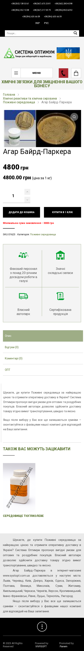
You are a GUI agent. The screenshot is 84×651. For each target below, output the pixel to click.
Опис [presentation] (8, 335)
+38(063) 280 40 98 (63, 4)
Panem (63, 646)
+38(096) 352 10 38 (20, 10)
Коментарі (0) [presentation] (13, 358)
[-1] (27, 200)
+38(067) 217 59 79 (42, 10)
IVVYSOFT (41, 646)
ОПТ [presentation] (7, 369)
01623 (11, 234)
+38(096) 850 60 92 (63, 10)
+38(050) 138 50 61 (20, 4)
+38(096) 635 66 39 (53, 17)
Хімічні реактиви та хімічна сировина (30, 98)
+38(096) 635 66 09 (31, 17)
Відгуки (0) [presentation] (12, 347)
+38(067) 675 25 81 (42, 4)
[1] (27, 192)
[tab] (43, 336)
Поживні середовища (19, 102)
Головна (9, 94)
